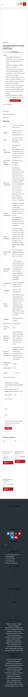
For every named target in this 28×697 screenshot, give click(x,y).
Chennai (21, 650)
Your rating (8, 394)
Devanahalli (8, 637)
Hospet (16, 646)
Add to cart (15, 100)
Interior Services (14, 574)
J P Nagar (19, 623)
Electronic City (17, 631)
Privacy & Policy (14, 609)
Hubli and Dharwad (16, 639)
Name (6, 408)
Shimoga (11, 648)
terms (20, 256)
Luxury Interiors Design (14, 607)
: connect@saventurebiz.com (12, 554)
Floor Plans (14, 604)
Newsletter (14, 596)
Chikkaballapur (10, 640)
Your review (8, 399)
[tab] (14, 111)
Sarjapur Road (20, 629)
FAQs (14, 617)
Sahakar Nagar (16, 635)
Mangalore (8, 650)
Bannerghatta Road (10, 627)
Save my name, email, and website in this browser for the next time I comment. (14, 423)
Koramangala (9, 633)
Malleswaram (19, 627)
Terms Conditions (14, 612)
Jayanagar (14, 623)
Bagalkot (8, 642)
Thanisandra (19, 637)
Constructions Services (14, 571)
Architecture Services (14, 568)
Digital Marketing (14, 576)
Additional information (9, 114)
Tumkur (7, 648)
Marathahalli (11, 625)
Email (6, 415)
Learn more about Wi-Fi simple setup (18, 244)
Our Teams (14, 594)
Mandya (20, 642)
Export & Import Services (14, 584)
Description (6, 111)
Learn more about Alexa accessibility (18, 277)
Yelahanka (14, 633)
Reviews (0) (6, 117)
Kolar (8, 644)
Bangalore (8, 623)
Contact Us (14, 599)
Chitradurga (13, 644)
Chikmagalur (14, 642)
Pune (17, 650)
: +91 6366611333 (10, 558)
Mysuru (9, 639)
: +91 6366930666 (10, 560)
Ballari (15, 648)
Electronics (5, 42)
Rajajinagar (17, 625)
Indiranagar (10, 631)
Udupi (19, 646)
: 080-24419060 (10, 556)
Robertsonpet (10, 646)
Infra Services (14, 581)
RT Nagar (13, 637)
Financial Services (14, 578)
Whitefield (13, 629)
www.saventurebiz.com (12, 563)
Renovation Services (14, 586)
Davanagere (20, 648)
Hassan (18, 644)
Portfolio (14, 614)
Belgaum (13, 650)
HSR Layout (8, 629)
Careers (14, 591)
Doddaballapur (17, 640)
